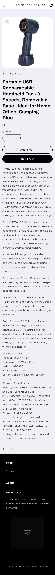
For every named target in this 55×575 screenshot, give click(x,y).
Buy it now (27, 159)
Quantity (6, 132)
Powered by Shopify (39, 566)
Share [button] (9, 448)
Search (10, 471)
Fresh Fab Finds (22, 566)
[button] (3, 5)
